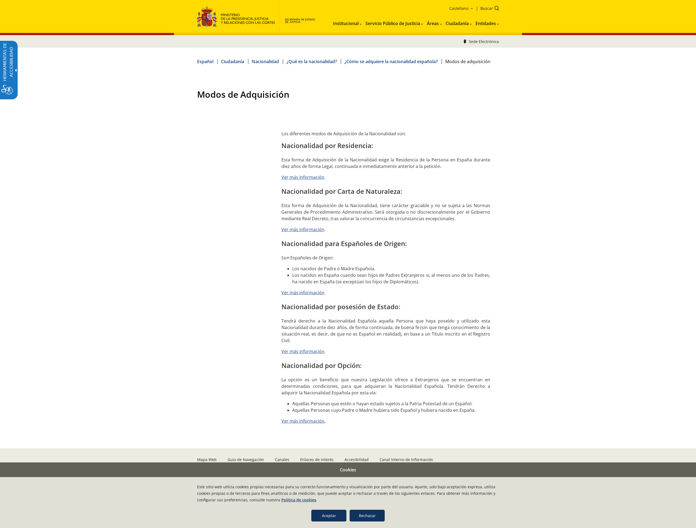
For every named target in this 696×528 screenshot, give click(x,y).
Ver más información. (303, 421)
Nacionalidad (265, 62)
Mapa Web (207, 459)
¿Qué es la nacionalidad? (312, 62)
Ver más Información (302, 177)
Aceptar (329, 515)
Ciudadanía (232, 62)
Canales (282, 459)
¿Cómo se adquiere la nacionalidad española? (391, 62)
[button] (488, 8)
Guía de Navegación (246, 459)
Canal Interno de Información (406, 459)
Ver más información (302, 229)
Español (205, 62)
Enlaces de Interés (317, 459)
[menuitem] (347, 22)
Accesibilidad (356, 459)
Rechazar (367, 515)
